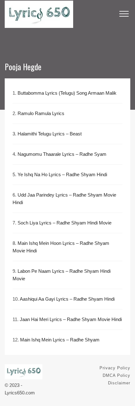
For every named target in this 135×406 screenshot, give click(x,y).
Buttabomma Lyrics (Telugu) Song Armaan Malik (67, 93)
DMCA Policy (116, 375)
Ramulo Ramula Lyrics (41, 113)
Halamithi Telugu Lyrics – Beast (50, 133)
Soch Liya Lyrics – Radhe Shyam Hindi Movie (64, 222)
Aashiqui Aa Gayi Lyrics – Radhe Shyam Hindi (67, 299)
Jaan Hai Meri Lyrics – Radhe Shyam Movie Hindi (71, 319)
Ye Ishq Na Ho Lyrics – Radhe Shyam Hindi (62, 174)
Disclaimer (119, 383)
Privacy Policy (115, 368)
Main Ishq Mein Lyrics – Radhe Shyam (60, 339)
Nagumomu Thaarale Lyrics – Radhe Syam (62, 154)
